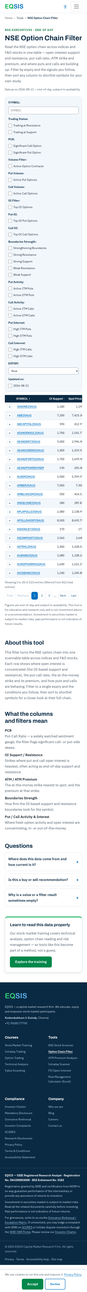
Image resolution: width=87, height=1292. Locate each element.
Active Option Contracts (28, 166)
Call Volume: (16, 187)
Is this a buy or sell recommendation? (38, 879)
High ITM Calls (22, 349)
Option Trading (14, 1058)
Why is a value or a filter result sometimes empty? (32, 898)
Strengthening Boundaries (30, 248)
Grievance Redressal (18, 1119)
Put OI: (12, 214)
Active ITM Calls (23, 308)
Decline (55, 1284)
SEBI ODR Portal (20, 1232)
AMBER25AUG (26, 485)
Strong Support (22, 261)
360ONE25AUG (27, 406)
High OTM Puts (22, 336)
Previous (23, 595)
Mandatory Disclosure (18, 1113)
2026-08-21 (21, 385)
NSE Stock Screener (60, 1045)
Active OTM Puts (23, 295)
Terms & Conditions (17, 1151)
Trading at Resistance (26, 125)
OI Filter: (14, 200)
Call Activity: (16, 302)
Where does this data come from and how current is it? (37, 862)
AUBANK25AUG (27, 555)
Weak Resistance (24, 268)
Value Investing (15, 1070)
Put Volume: (16, 173)
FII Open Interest (59, 1070)
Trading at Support (24, 132)
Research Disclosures (18, 1138)
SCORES (10, 1132)
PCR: (11, 139)
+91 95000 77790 (16, 1023)
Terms (20, 1259)
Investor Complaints (18, 1125)
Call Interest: (16, 343)
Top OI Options (23, 207)
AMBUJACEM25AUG (30, 494)
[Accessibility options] (65, 6)
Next (63, 595)
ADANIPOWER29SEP (30, 468)
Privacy (9, 1259)
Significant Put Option (27, 152)
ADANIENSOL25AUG (30, 433)
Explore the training (31, 962)
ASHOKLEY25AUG (28, 529)
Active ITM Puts (23, 288)
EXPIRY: (13, 363)
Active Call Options (25, 193)
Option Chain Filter (60, 1051)
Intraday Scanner (59, 1064)
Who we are (55, 1107)
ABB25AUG (24, 415)
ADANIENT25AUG (28, 441)
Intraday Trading (15, 1051)
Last (73, 595)
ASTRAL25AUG (26, 546)
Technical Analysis (16, 1064)
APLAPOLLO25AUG (29, 511)
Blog (51, 1113)
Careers (53, 1119)
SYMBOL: (14, 102)
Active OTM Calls (24, 315)
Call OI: (13, 228)
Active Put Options (25, 180)
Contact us (55, 1125)
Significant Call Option (27, 146)
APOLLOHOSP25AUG (30, 520)
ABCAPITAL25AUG (29, 424)
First (10, 595)
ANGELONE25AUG (29, 503)
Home (9, 18)
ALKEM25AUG (26, 476)
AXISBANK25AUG (28, 573)
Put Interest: (16, 323)
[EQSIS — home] (14, 6)
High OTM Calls (23, 356)
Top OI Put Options (25, 221)
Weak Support (22, 274)
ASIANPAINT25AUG (30, 538)
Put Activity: (16, 282)
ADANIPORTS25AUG (30, 459)
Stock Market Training (18, 1045)
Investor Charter (15, 1107)
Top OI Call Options (25, 234)
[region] (43, 486)
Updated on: (16, 379)
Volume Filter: (17, 159)
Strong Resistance (24, 255)
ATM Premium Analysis (62, 1058)
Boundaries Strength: (22, 241)
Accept (32, 1284)
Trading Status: (18, 119)
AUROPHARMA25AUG (31, 564)
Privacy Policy (13, 1144)
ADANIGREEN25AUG (30, 450)
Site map (56, 1259)
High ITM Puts (22, 329)
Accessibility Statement (20, 1157)
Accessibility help (37, 1259)
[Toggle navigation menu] (76, 6)
